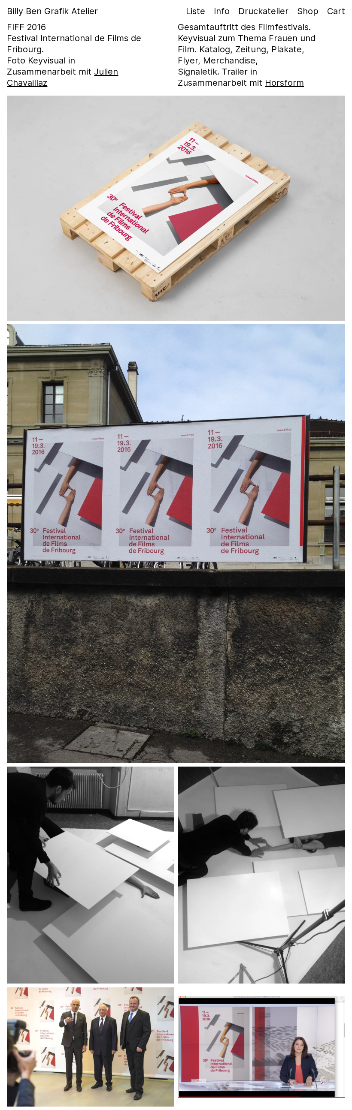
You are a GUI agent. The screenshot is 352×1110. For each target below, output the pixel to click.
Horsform (284, 83)
